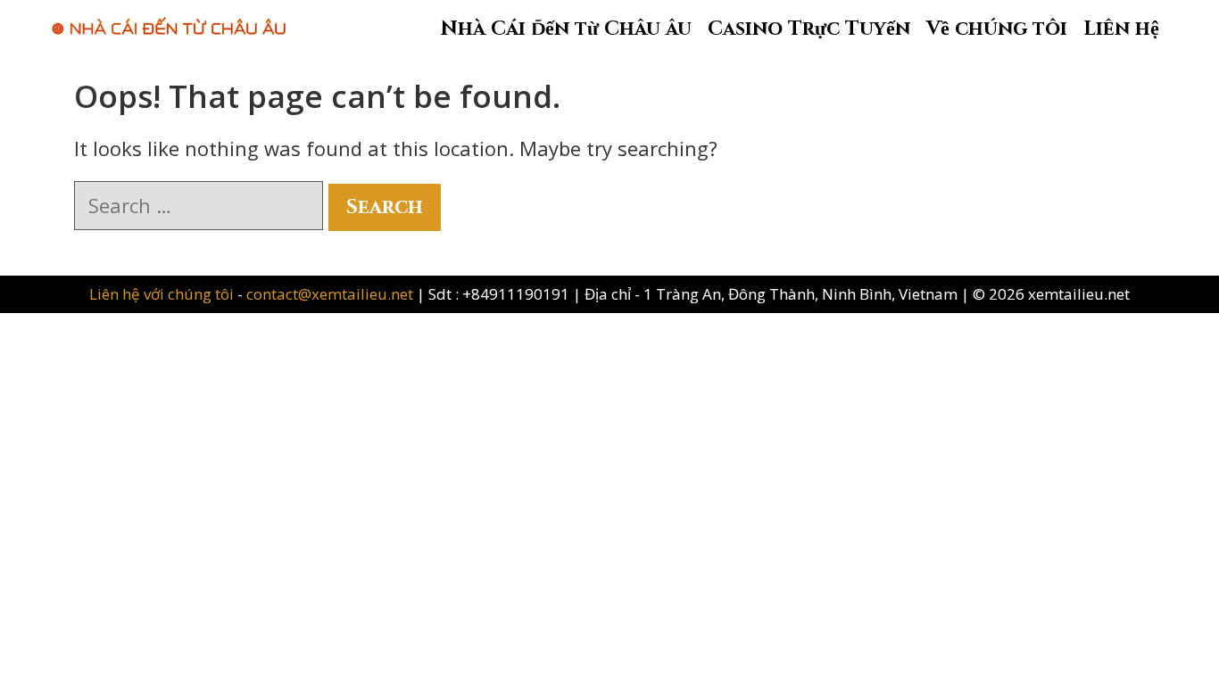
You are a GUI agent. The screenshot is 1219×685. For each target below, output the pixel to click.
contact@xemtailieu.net (329, 294)
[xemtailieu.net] (169, 17)
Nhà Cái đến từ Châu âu (566, 29)
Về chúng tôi (996, 29)
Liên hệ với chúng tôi (163, 294)
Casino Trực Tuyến (809, 29)
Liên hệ (1121, 29)
